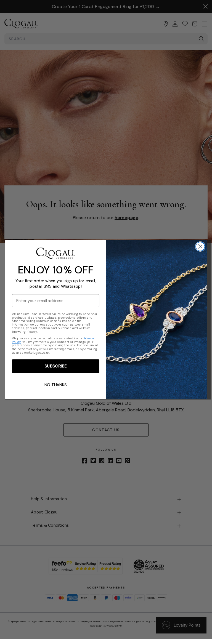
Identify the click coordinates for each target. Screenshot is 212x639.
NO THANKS (55, 385)
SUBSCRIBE (55, 366)
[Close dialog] (200, 246)
